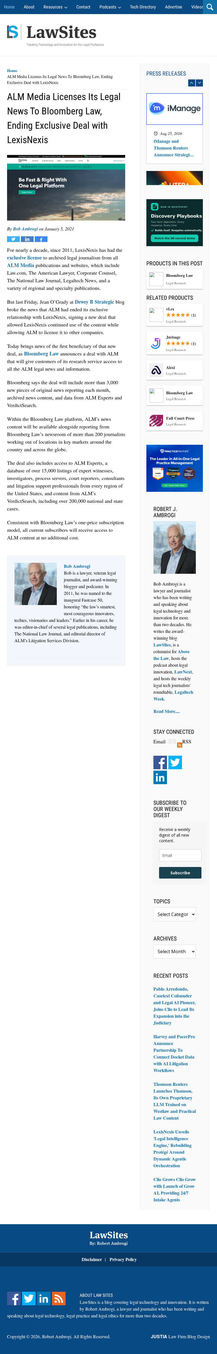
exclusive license (24, 257)
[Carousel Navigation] (174, 82)
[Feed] (59, 1298)
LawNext (183, 671)
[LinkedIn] (160, 777)
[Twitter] (175, 762)
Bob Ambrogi (25, 229)
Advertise (173, 7)
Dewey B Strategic (94, 301)
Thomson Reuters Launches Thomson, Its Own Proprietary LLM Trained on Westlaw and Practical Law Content (174, 1101)
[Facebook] (160, 762)
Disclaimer (92, 1259)
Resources (53, 7)
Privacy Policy (123, 1259)
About (29, 7)
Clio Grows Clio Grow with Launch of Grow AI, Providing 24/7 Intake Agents (174, 1189)
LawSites (162, 644)
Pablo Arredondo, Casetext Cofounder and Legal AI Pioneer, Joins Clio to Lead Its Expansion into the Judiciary (174, 1006)
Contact (83, 7)
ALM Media (20, 265)
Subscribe (180, 872)
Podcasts (107, 7)
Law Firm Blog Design (180, 1336)
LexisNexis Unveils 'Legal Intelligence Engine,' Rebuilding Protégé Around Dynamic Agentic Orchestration (172, 1148)
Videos (197, 7)
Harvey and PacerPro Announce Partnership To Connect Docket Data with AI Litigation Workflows (174, 1053)
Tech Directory (143, 7)
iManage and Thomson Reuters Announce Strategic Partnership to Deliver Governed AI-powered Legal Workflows (174, 148)
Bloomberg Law (41, 353)
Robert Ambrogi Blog (55, 35)
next (199, 82)
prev (191, 82)
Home (9, 7)
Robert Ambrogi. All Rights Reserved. (76, 1336)
